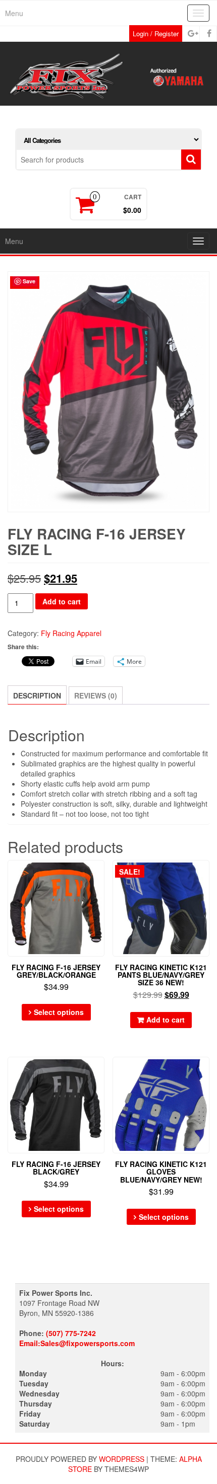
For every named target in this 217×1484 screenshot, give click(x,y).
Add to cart (61, 601)
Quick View (99, 875)
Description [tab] (37, 695)
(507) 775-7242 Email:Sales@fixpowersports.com (77, 1338)
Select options (59, 1012)
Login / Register (156, 33)
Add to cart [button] (165, 1019)
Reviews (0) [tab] (95, 695)
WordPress (121, 1459)
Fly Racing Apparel (71, 633)
